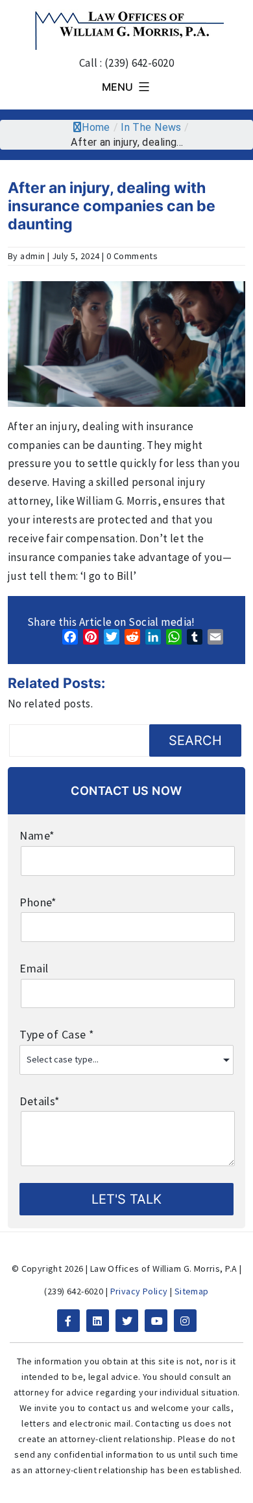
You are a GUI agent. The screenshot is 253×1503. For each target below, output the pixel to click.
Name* (36, 835)
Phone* (38, 902)
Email (33, 968)
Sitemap (192, 1291)
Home (96, 127)
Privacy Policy (139, 1291)
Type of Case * (56, 1034)
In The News (151, 127)
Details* (39, 1101)
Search (195, 740)
